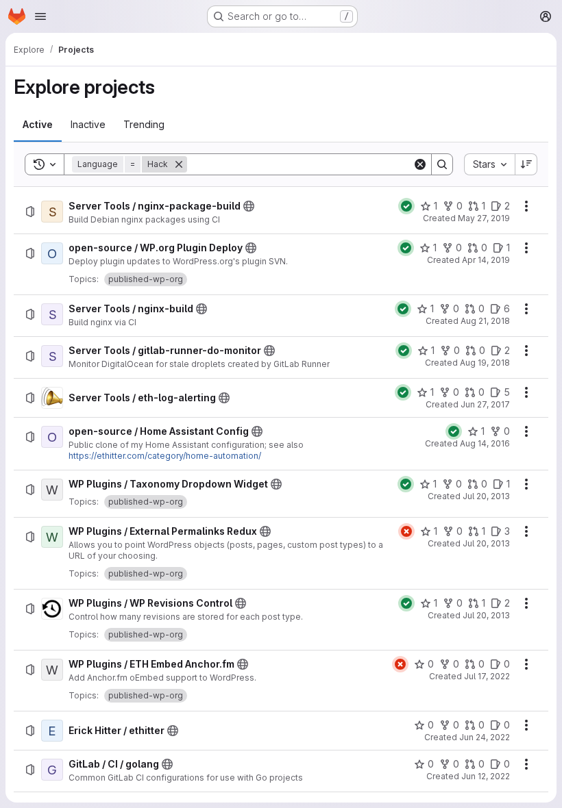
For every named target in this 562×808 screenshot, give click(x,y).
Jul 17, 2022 (487, 676)
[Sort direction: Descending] (526, 164)
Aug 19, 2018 (485, 362)
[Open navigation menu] (40, 16)
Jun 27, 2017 (485, 404)
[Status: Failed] (406, 531)
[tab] (38, 125)
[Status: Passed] (406, 206)
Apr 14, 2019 (486, 260)
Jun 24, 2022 (484, 737)
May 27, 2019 (484, 218)
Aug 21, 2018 (485, 321)
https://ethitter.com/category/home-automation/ (165, 456)
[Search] (442, 164)
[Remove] (179, 164)
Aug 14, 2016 (485, 443)
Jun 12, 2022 (485, 776)
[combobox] (489, 164)
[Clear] (420, 164)
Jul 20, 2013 (486, 496)
